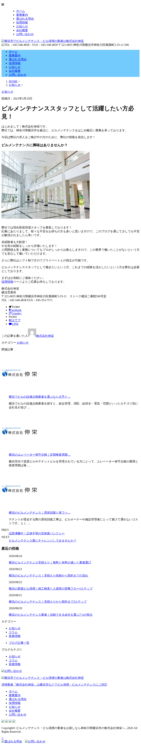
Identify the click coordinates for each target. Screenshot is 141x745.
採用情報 (22, 22)
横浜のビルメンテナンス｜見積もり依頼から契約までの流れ (48, 575)
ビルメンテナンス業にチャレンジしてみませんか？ (42, 540)
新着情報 (15, 636)
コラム (13, 632)
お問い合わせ (25, 34)
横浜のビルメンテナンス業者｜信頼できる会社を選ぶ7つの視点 (51, 614)
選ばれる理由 (25, 18)
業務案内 (22, 14)
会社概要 (22, 30)
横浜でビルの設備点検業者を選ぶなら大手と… (39, 396)
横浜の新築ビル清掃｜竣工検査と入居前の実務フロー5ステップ (51, 588)
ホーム (20, 11)
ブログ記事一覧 (19, 642)
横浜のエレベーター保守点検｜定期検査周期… (39, 454)
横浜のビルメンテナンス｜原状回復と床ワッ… (39, 512)
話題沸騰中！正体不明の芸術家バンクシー (37, 533)
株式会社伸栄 (45, 335)
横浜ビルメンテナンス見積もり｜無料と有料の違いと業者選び (50, 562)
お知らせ (22, 26)
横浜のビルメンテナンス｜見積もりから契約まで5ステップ (48, 601)
